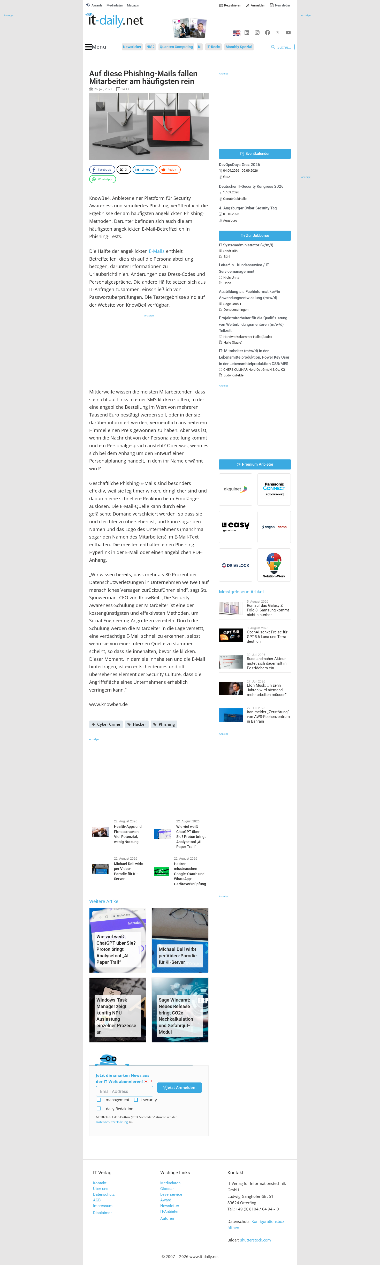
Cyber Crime (108, 724)
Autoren (167, 1218)
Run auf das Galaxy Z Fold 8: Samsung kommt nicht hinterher (268, 610)
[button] (95, 46)
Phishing (167, 724)
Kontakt (100, 1183)
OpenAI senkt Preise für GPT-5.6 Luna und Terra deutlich (267, 637)
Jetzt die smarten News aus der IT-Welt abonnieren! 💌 (122, 1078)
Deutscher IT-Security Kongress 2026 (251, 186)
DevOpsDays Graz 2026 (239, 164)
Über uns (100, 1188)
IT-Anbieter (169, 1211)
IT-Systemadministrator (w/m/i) (246, 245)
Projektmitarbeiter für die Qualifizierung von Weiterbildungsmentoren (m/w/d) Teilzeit (253, 324)
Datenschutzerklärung (112, 1122)
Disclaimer (102, 1212)
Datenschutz (104, 1194)
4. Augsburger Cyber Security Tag (248, 208)
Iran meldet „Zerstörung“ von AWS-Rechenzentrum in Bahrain (268, 717)
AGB (97, 1200)
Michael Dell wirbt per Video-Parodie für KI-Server (178, 955)
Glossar (167, 1188)
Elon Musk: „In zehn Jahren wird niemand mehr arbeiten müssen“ (266, 690)
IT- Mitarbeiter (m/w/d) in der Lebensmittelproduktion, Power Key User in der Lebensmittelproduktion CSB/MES (254, 357)
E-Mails (157, 251)
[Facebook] (267, 32)
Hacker (139, 724)
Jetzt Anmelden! (181, 1087)
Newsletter (169, 1205)
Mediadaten (170, 1183)
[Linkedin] (247, 32)
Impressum (102, 1205)
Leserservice (171, 1194)
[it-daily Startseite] (124, 20)
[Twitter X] (278, 32)
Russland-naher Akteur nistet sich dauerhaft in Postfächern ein (266, 663)
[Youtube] (288, 32)
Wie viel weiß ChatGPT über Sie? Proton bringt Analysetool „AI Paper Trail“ (116, 949)
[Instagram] (257, 32)
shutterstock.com (255, 1240)
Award (165, 1200)
